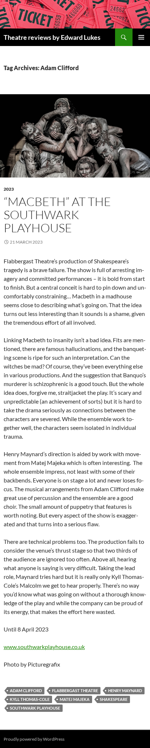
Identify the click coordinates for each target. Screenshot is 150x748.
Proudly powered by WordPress (34, 739)
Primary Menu (141, 37)
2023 (9, 189)
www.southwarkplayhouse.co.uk (44, 646)
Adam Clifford (26, 690)
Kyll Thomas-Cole (30, 699)
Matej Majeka (75, 699)
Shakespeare (113, 699)
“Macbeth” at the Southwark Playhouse (57, 214)
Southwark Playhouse (35, 708)
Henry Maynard (125, 690)
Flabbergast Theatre (75, 690)
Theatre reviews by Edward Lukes (52, 37)
